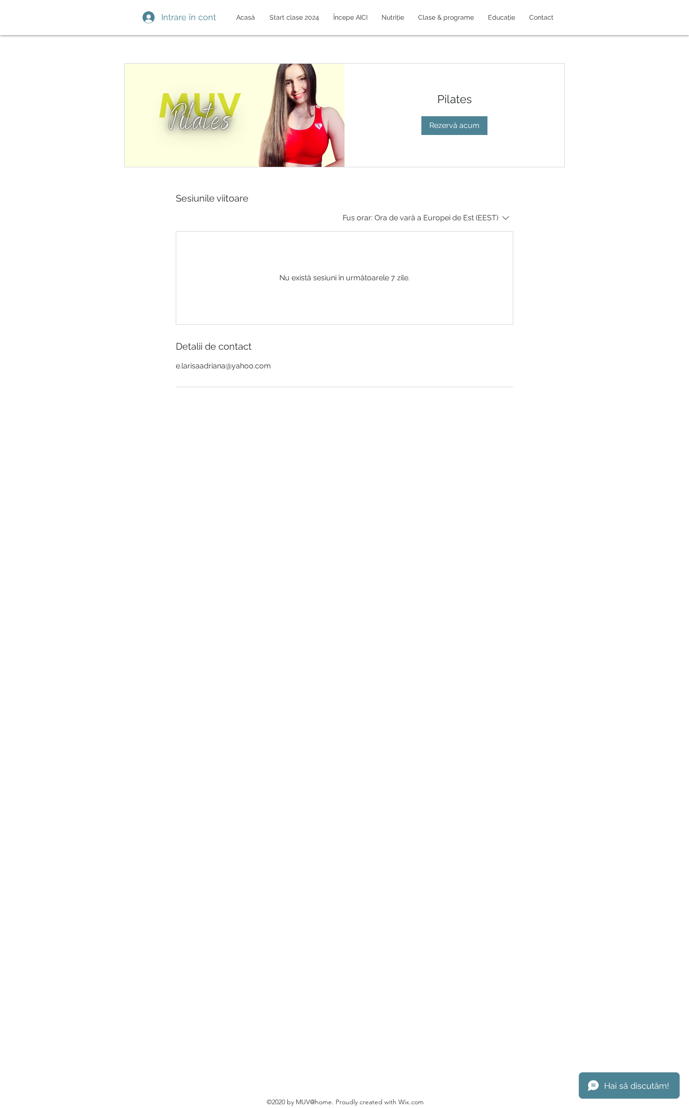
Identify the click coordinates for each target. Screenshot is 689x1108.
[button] (390, 17)
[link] (454, 99)
